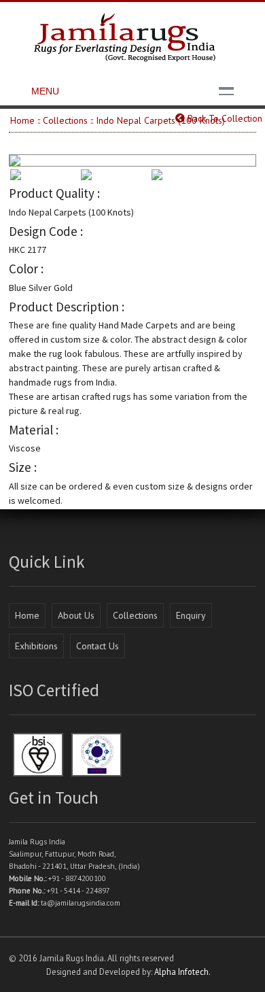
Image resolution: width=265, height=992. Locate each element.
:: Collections (62, 120)
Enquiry (191, 615)
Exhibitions (36, 646)
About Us (76, 615)
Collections (135, 615)
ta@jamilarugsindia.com (80, 903)
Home (22, 120)
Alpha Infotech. (182, 971)
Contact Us (97, 646)
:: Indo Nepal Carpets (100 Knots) (157, 120)
